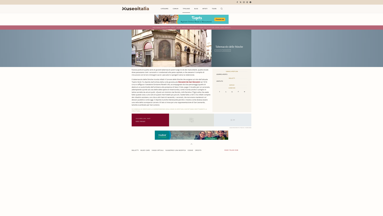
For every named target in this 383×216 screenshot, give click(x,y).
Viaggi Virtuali (158, 150)
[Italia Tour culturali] (191, 135)
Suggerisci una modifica (175, 150)
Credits (198, 150)
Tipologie (186, 8)
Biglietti (135, 150)
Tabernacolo (226, 50)
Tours (214, 8)
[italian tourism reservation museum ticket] (191, 19)
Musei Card (145, 150)
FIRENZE (217, 50)
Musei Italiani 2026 (231, 150)
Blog (196, 8)
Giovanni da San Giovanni (189, 82)
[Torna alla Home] (135, 9)
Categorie (164, 8)
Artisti (204, 8)
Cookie (190, 150)
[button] (222, 9)
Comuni (175, 8)
